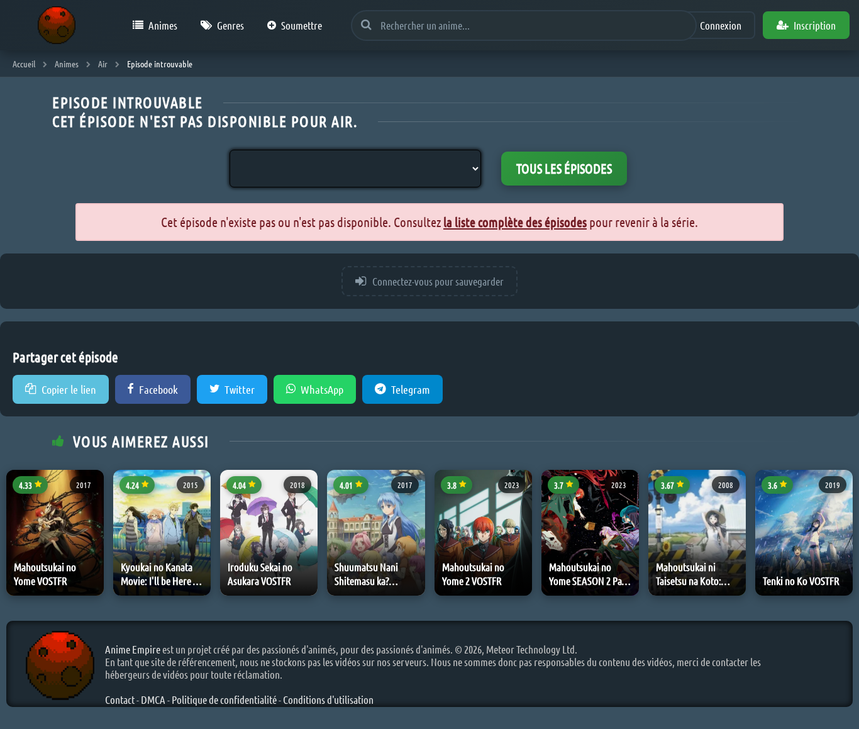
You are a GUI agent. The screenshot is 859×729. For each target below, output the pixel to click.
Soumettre (301, 25)
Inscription (815, 25)
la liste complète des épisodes (515, 222)
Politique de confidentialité (224, 699)
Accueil (24, 63)
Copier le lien (69, 389)
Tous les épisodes (564, 168)
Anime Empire (132, 649)
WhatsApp (322, 389)
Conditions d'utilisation (328, 699)
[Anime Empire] (56, 25)
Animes (162, 25)
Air (103, 63)
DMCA (153, 699)
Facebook (158, 389)
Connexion (720, 25)
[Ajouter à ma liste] (92, 517)
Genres (230, 25)
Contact (120, 699)
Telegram (410, 389)
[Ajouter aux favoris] (92, 488)
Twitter (239, 389)
